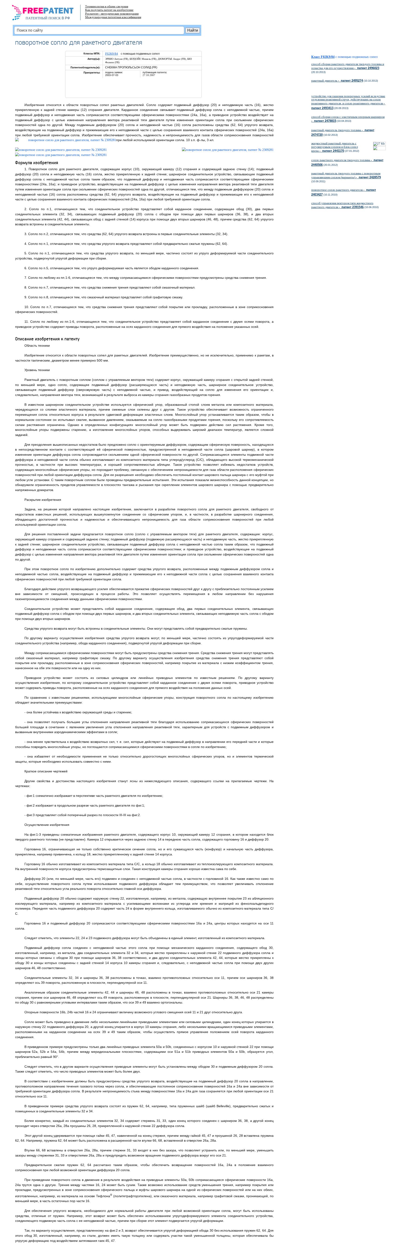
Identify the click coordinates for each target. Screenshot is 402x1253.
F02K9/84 (111, 53)
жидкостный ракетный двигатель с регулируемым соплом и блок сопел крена (334, 147)
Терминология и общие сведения (106, 6)
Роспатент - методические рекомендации (112, 13)
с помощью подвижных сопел (356, 57)
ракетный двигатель (337, 80)
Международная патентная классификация (113, 17)
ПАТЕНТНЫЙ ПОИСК (43, 18)
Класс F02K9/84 (323, 57)
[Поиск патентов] (47, 14)
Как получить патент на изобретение (109, 10)
